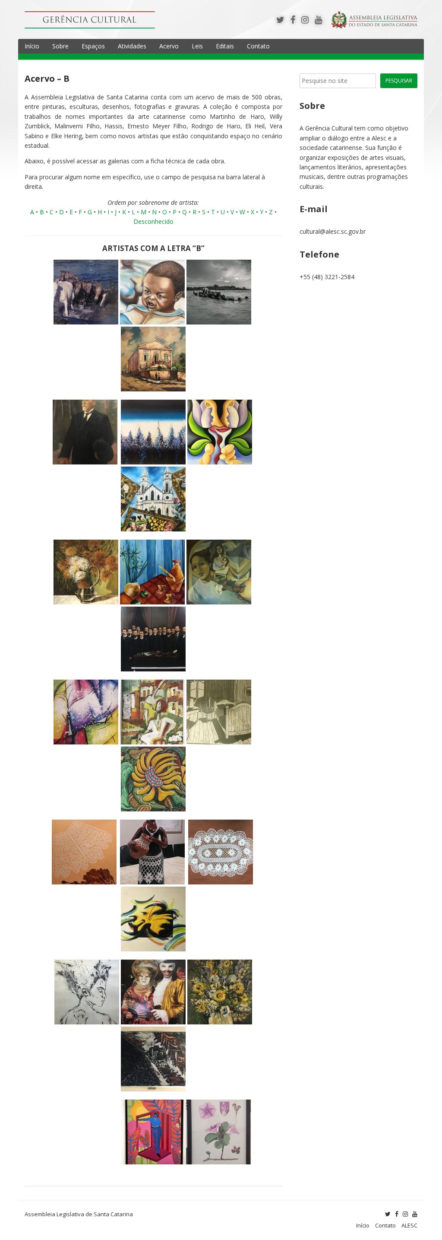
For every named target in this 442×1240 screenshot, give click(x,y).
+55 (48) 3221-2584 (327, 277)
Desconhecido (153, 221)
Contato (258, 46)
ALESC (409, 1225)
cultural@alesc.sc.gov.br (333, 231)
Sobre (60, 46)
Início (32, 46)
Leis (197, 46)
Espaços (93, 46)
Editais (225, 46)
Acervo (169, 46)
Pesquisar (398, 80)
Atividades (132, 46)
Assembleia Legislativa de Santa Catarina (79, 1214)
